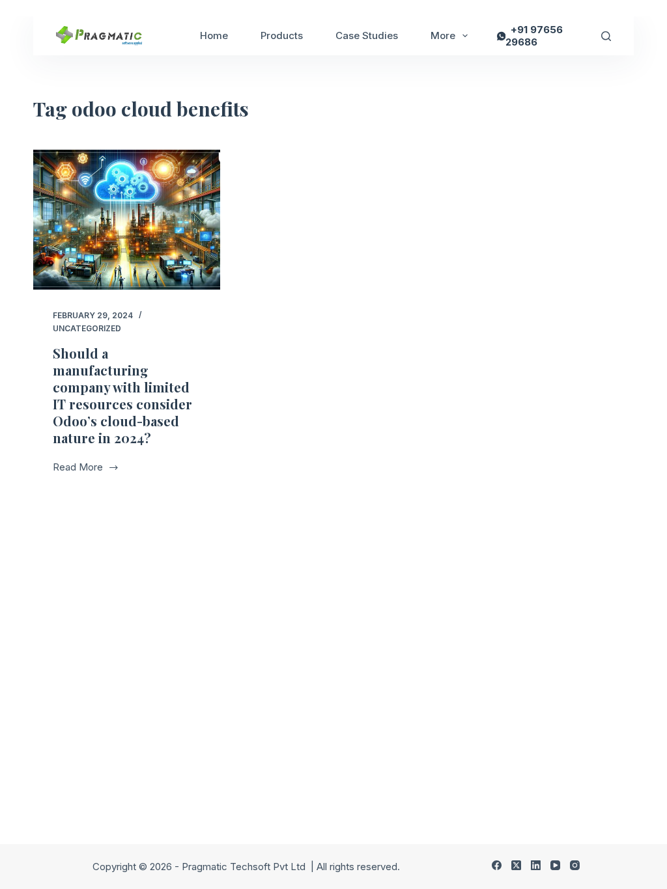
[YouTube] (555, 865)
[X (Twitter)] (516, 865)
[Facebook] (497, 865)
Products (282, 35)
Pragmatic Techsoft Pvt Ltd (245, 866)
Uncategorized (87, 328)
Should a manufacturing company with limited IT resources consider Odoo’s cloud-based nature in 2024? (122, 395)
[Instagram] (575, 865)
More (443, 35)
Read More (84, 468)
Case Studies (366, 35)
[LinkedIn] (536, 865)
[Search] (606, 36)
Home (214, 35)
